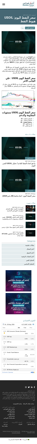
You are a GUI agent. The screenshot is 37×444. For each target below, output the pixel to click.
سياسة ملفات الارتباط (28, 403)
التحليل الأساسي (29, 264)
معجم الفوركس (11, 411)
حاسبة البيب (12, 412)
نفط (22, 28)
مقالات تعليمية (29, 245)
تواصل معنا (5, 426)
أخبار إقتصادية (31, 412)
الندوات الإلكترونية (17, 422)
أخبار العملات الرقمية (27, 256)
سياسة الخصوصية (17, 403)
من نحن (6, 424)
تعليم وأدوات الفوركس (8, 407)
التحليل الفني (30, 28)
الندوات (20, 424)
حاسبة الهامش (11, 414)
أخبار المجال (30, 249)
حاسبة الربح (12, 416)
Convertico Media (16, 432)
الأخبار (33, 407)
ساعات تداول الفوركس (9, 409)
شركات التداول (30, 422)
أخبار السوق (30, 253)
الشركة (5, 422)
